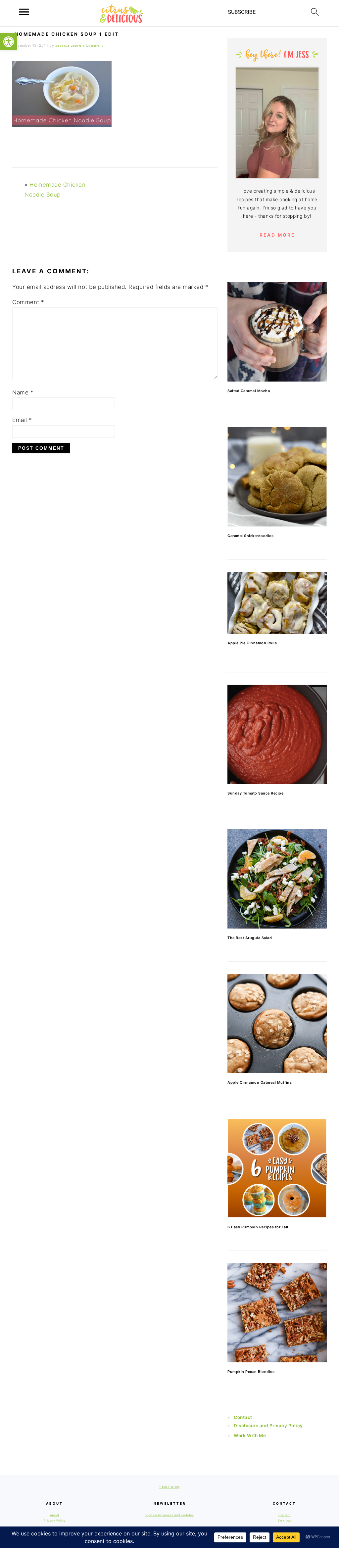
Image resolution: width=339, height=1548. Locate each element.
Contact (243, 1417)
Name (22, 392)
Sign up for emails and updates (169, 1515)
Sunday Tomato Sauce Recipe (255, 793)
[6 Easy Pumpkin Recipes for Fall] (277, 1168)
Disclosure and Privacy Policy (268, 1425)
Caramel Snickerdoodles (250, 535)
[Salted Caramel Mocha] (277, 332)
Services (284, 1520)
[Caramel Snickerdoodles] (277, 476)
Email (22, 420)
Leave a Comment (87, 45)
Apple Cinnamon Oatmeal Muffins (259, 1082)
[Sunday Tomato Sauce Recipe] (277, 734)
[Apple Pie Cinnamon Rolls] (277, 603)
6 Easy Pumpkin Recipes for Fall (257, 1227)
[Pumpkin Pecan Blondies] (277, 1312)
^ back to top (169, 1486)
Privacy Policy (55, 1520)
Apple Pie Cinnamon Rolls (252, 643)
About (54, 1515)
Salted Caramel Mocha (248, 390)
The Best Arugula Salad (249, 937)
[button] (8, 41)
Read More (277, 235)
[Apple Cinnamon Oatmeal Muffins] (277, 1023)
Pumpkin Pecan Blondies (250, 1371)
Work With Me (250, 1435)
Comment (28, 302)
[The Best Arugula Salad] (277, 879)
